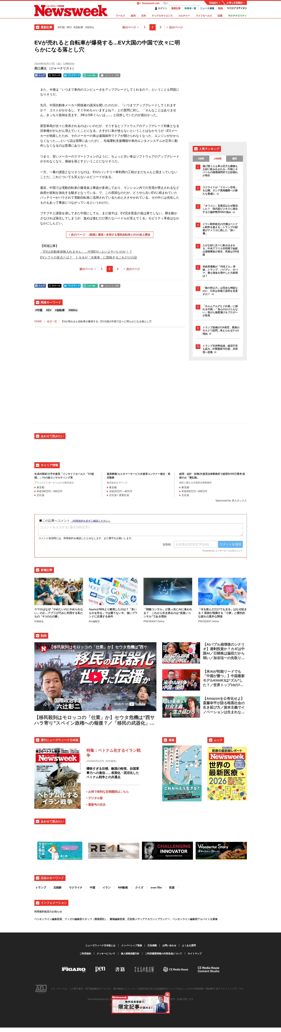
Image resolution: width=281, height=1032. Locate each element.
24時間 (217, 158)
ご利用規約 (85, 953)
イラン (107, 887)
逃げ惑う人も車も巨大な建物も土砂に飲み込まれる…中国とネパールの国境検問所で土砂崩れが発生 (220, 171)
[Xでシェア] (54, 75)
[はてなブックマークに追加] (72, 75)
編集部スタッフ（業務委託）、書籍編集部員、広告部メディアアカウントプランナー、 (123, 919)
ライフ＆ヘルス (204, 15)
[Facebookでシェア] (40, 75)
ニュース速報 (207, 8)
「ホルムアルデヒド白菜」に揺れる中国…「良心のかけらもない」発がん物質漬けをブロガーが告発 (220, 311)
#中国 (61, 27)
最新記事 (176, 8)
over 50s (156, 887)
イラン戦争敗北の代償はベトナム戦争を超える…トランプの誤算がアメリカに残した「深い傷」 (220, 229)
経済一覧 (52, 321)
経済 (133, 15)
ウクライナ (75, 887)
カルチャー (184, 15)
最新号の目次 (97, 804)
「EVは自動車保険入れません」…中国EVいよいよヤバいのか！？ (86, 251)
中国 (92, 887)
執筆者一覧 (190, 8)
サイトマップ (195, 953)
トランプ (40, 887)
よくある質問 (189, 945)
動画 (220, 8)
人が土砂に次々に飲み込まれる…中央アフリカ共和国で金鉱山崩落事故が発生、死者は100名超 (221, 250)
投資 (172, 887)
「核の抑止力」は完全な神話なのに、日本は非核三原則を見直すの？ (220, 291)
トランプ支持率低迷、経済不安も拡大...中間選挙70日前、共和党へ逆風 (220, 349)
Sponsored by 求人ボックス (231, 500)
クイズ (139, 887)
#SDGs (89, 27)
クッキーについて (106, 953)
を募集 (214, 919)
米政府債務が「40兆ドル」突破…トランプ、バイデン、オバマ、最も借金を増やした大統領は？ (220, 271)
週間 (234, 158)
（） (54, 68)
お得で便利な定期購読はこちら (108, 791)
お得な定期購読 (235, 2)
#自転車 (78, 27)
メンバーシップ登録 (131, 945)
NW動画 (123, 887)
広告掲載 (152, 945)
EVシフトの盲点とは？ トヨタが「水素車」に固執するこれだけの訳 (88, 257)
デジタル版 (95, 798)
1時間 (201, 158)
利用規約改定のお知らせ (48, 911)
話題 (220, 15)
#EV (69, 27)
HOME (38, 321)
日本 (143, 15)
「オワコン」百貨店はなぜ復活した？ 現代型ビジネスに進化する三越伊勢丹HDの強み (220, 209)
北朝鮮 (57, 887)
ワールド (120, 15)
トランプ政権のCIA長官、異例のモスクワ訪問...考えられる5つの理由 (221, 330)
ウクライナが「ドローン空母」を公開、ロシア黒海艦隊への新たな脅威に (220, 190)
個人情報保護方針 (130, 953)
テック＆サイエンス (162, 15)
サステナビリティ (237, 15)
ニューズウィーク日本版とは (100, 945)
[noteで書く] (90, 75)
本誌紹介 (213, 2)
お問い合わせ (169, 945)
